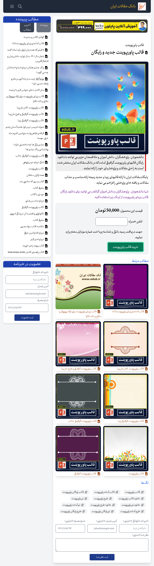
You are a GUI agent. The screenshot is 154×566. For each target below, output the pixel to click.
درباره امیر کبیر (37, 239)
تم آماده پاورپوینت (71, 505)
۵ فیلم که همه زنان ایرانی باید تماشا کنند (25, 50)
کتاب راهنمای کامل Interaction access (26, 252)
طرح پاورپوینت (101, 498)
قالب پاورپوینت (132, 492)
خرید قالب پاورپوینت (125, 247)
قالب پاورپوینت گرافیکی (32, 207)
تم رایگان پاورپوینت (101, 511)
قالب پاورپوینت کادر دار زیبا (30, 108)
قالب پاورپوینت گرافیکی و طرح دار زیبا (26, 114)
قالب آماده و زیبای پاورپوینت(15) (28, 43)
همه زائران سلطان (35, 175)
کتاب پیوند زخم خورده (33, 246)
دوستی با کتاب (37, 194)
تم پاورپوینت (77, 498)
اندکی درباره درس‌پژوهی (33, 162)
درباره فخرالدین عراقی (34, 233)
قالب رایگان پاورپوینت (73, 492)
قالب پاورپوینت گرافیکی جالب (29, 156)
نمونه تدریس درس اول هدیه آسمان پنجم (25, 127)
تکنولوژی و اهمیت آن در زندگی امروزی (27, 213)
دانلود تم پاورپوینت (131, 505)
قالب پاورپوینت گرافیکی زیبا (31, 120)
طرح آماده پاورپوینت (130, 511)
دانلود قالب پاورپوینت (129, 498)
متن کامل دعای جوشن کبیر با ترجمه (26, 90)
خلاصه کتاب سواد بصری (32, 226)
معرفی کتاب (38, 188)
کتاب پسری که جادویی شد (31, 181)
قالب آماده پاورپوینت (104, 492)
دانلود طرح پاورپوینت (100, 505)
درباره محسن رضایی (34, 201)
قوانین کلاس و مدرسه (33, 37)
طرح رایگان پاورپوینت (71, 511)
